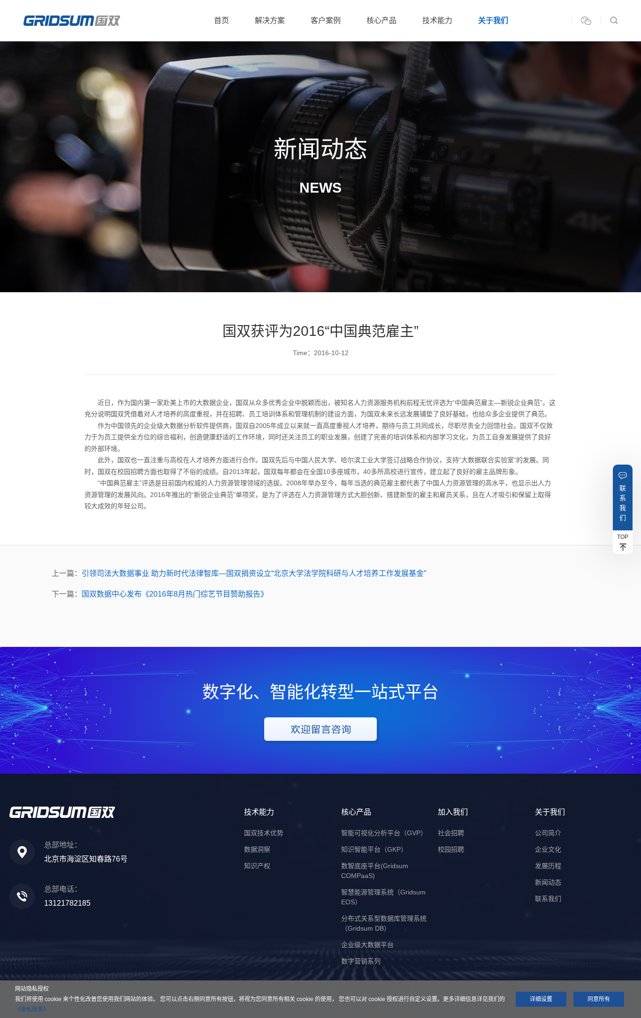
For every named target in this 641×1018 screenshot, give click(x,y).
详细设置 (541, 999)
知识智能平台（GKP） (374, 849)
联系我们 (622, 502)
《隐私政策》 (32, 1009)
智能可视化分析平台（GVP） (384, 833)
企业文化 (548, 849)
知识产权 (257, 866)
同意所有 (599, 999)
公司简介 (548, 833)
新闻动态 (548, 882)
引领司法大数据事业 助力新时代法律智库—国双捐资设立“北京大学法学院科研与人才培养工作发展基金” (254, 573)
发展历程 (548, 866)
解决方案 (270, 20)
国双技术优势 (263, 833)
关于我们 (493, 20)
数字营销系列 (361, 961)
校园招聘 (451, 849)
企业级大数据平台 (367, 944)
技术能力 (437, 20)
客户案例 (326, 20)
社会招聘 (451, 833)
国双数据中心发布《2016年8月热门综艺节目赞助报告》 (175, 594)
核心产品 (381, 20)
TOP (622, 537)
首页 (221, 20)
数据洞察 (257, 849)
